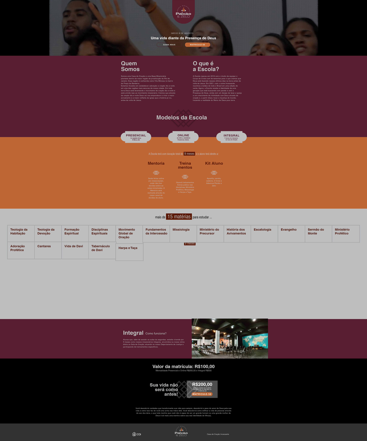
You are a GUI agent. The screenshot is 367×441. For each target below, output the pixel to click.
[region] (231, 139)
